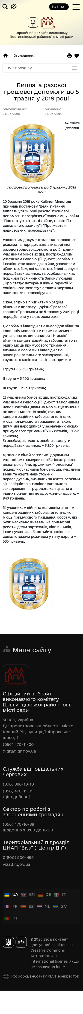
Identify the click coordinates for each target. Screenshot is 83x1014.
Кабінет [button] (59, 6)
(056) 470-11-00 (18, 744)
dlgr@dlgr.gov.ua (19, 751)
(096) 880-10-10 (18, 784)
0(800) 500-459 (18, 857)
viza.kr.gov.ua (16, 864)
